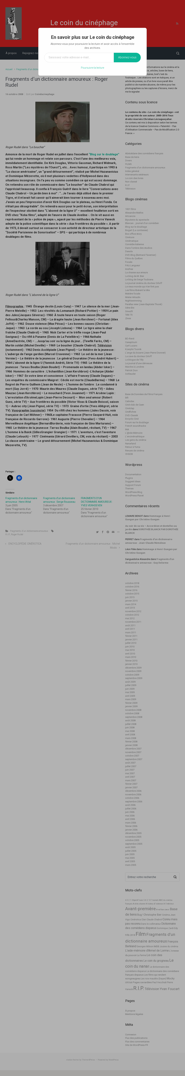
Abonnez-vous (127, 57)
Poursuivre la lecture (92, 67)
